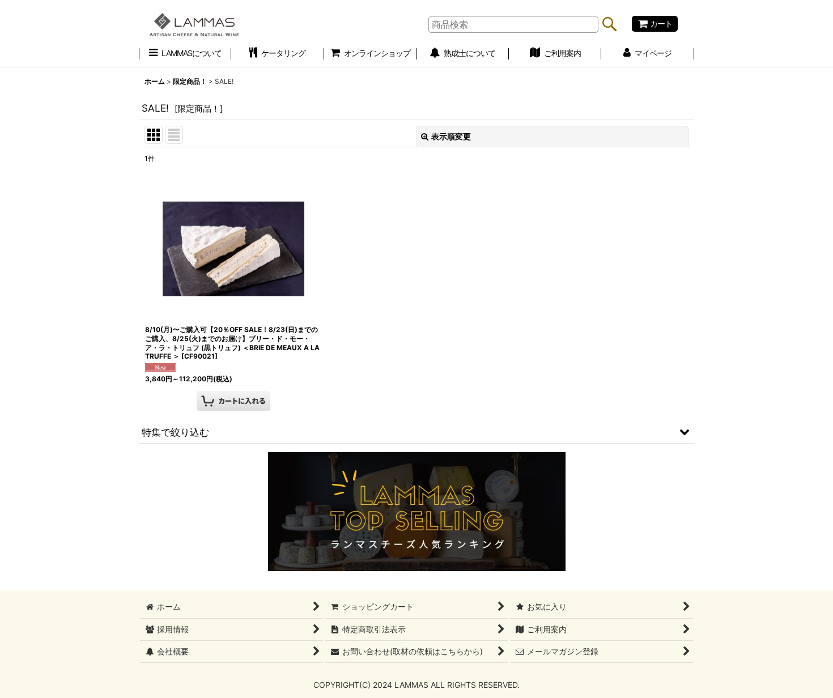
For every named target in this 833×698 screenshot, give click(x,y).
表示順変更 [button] (451, 136)
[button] (416, 432)
